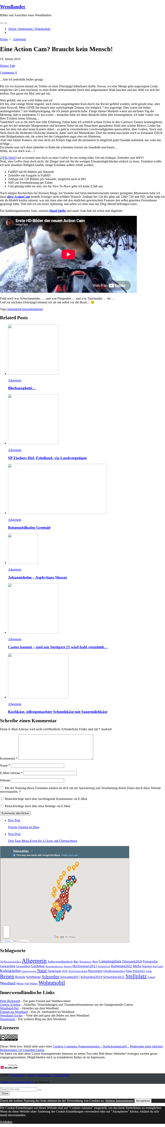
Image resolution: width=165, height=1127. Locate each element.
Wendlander (17, 1075)
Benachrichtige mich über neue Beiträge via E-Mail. (38, 806)
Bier (76, 961)
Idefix (137, 966)
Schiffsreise (33, 977)
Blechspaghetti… (22, 388)
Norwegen (95, 971)
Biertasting (85, 961)
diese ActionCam (18, 196)
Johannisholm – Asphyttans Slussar (37, 577)
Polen (129, 971)
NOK (65, 971)
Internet (38, 309)
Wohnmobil (51, 982)
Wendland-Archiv (11, 1015)
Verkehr (151, 977)
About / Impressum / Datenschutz (29, 29)
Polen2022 (139, 971)
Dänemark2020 (132, 961)
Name (5, 765)
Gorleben (38, 966)
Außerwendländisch (60, 961)
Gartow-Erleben (10, 1004)
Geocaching (7, 966)
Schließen (6, 1122)
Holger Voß (7, 65)
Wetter (20, 983)
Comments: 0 (8, 72)
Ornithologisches (114, 971)
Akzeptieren (143, 1100)
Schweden (50, 976)
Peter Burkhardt (10, 1001)
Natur (42, 970)
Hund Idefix (57, 210)
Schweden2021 (114, 977)
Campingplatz (110, 961)
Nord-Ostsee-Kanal (77, 971)
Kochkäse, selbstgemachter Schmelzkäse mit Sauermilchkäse (57, 712)
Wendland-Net (9, 1008)
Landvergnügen (29, 971)
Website (5, 780)
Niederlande (54, 971)
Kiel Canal (158, 966)
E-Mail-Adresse (11, 773)
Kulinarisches (10, 971)
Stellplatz (136, 976)
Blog (95, 961)
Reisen (7, 976)
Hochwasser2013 (84, 966)
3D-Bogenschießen (10, 961)
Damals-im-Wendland (14, 1012)
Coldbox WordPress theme (17, 1082)
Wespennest (7, 1019)
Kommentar (9, 758)
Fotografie (26, 309)
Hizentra (68, 966)
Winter (34, 983)
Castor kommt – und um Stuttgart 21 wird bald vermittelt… (58, 647)
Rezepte (20, 977)
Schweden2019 (91, 977)
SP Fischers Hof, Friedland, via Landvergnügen (47, 458)
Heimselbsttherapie (54, 966)
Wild (27, 983)
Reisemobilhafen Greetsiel (29, 527)
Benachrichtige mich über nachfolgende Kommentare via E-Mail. (46, 799)
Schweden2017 (70, 977)
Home (4, 39)
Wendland (7, 983)
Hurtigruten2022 (121, 966)
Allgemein (19, 39)
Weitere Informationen (119, 1100)
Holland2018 (104, 966)
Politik (149, 971)
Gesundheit (23, 966)
